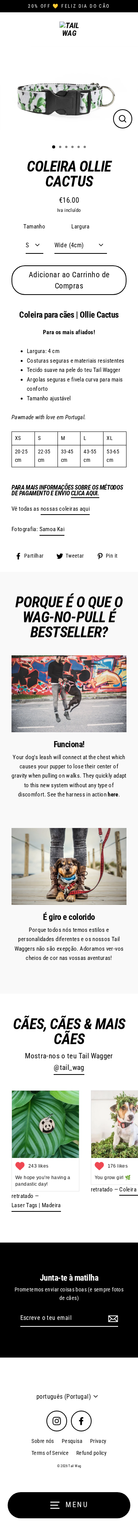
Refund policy (91, 1453)
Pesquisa (72, 1441)
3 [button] (67, 148)
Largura (80, 226)
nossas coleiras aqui (65, 508)
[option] (69, 92)
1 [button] (54, 147)
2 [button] (61, 148)
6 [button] (85, 148)
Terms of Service (50, 1453)
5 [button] (79, 148)
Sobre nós (42, 1441)
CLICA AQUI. (85, 493)
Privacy (98, 1441)
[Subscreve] (112, 1318)
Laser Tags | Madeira (36, 1205)
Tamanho (34, 226)
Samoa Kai (51, 529)
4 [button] (73, 148)
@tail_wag (69, 1067)
